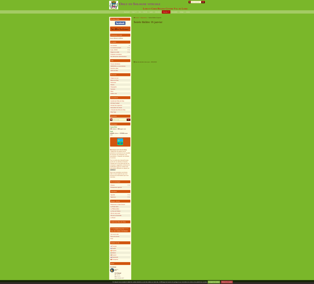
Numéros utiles (114, 68)
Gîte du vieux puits (115, 213)
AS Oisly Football (114, 103)
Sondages (182, 12)
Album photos (158, 12)
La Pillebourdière (114, 209)
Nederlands (115, 257)
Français (114, 246)
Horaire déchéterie (115, 64)
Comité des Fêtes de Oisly (117, 101)
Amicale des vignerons (116, 105)
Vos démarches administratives (118, 56)
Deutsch (114, 255)
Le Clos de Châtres (115, 211)
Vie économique (115, 182)
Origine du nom (114, 78)
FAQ (140, 12)
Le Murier (112, 217)
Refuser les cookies (227, 282)
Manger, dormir (115, 201)
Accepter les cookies (214, 282)
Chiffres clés (113, 93)
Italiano (114, 252)
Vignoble (120, 194)
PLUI (111, 238)
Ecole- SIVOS (120, 50)
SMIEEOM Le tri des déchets (117, 66)
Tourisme (112, 89)
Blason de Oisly (114, 80)
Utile (111, 61)
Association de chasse (116, 107)
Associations (114, 98)
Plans (111, 91)
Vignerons (120, 197)
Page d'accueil (126, 12)
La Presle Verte (114, 206)
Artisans (120, 185)
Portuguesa (115, 259)
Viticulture (113, 191)
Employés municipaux (116, 54)
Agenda (151, 12)
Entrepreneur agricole (116, 187)
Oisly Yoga (113, 112)
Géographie (113, 87)
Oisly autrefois (174, 12)
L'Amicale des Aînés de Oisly (117, 109)
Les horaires (120, 45)
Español (114, 250)
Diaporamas (165, 12)
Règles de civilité (120, 52)
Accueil (137, 17)
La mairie (113, 42)
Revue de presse (114, 236)
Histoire (112, 84)
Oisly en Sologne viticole (139, 4)
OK (203, 2)
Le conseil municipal (120, 47)
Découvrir (113, 75)
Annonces (188, 12)
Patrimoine (113, 82)
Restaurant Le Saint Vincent (117, 204)
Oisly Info (145, 12)
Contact (133, 12)
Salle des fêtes (114, 70)
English (114, 248)
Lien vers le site (114, 234)
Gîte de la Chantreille (115, 215)
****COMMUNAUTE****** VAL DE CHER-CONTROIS (119, 230)
